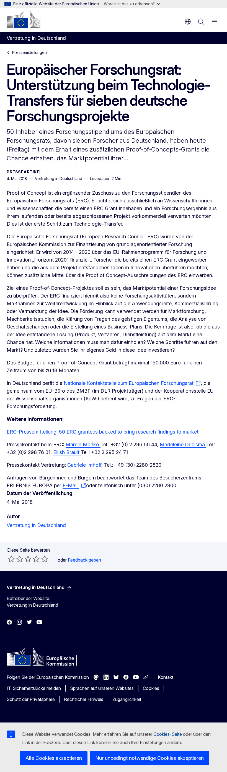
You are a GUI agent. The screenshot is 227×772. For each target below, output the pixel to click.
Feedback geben (84, 560)
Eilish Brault (67, 452)
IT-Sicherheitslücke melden (34, 688)
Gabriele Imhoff (84, 465)
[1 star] (11, 558)
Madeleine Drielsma (183, 444)
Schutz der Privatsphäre (31, 699)
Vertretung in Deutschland (36, 525)
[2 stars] (15, 558)
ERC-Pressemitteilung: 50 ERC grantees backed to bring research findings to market (102, 432)
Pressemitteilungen (29, 52)
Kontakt (165, 677)
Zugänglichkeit (126, 699)
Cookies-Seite (167, 734)
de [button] (188, 21)
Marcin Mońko (83, 444)
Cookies (151, 688)
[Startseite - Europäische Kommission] (23, 19)
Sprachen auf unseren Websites (102, 688)
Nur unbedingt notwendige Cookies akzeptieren (149, 758)
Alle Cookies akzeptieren (53, 758)
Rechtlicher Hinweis (83, 699)
